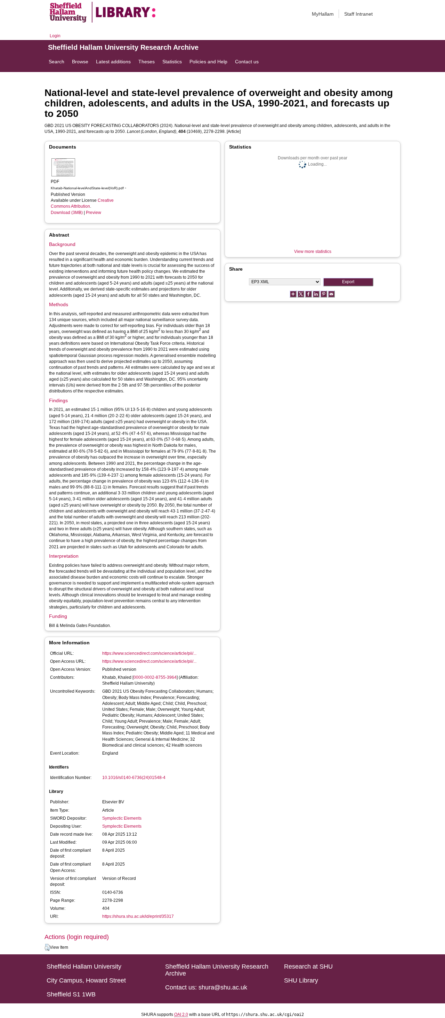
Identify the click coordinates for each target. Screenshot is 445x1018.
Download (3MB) (67, 212)
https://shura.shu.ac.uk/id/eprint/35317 (138, 916)
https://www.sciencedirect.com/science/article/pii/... (149, 653)
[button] (47, 947)
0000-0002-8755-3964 (155, 677)
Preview (93, 212)
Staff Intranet (358, 14)
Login (55, 35)
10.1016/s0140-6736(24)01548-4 (133, 777)
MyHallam (323, 14)
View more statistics (312, 251)
